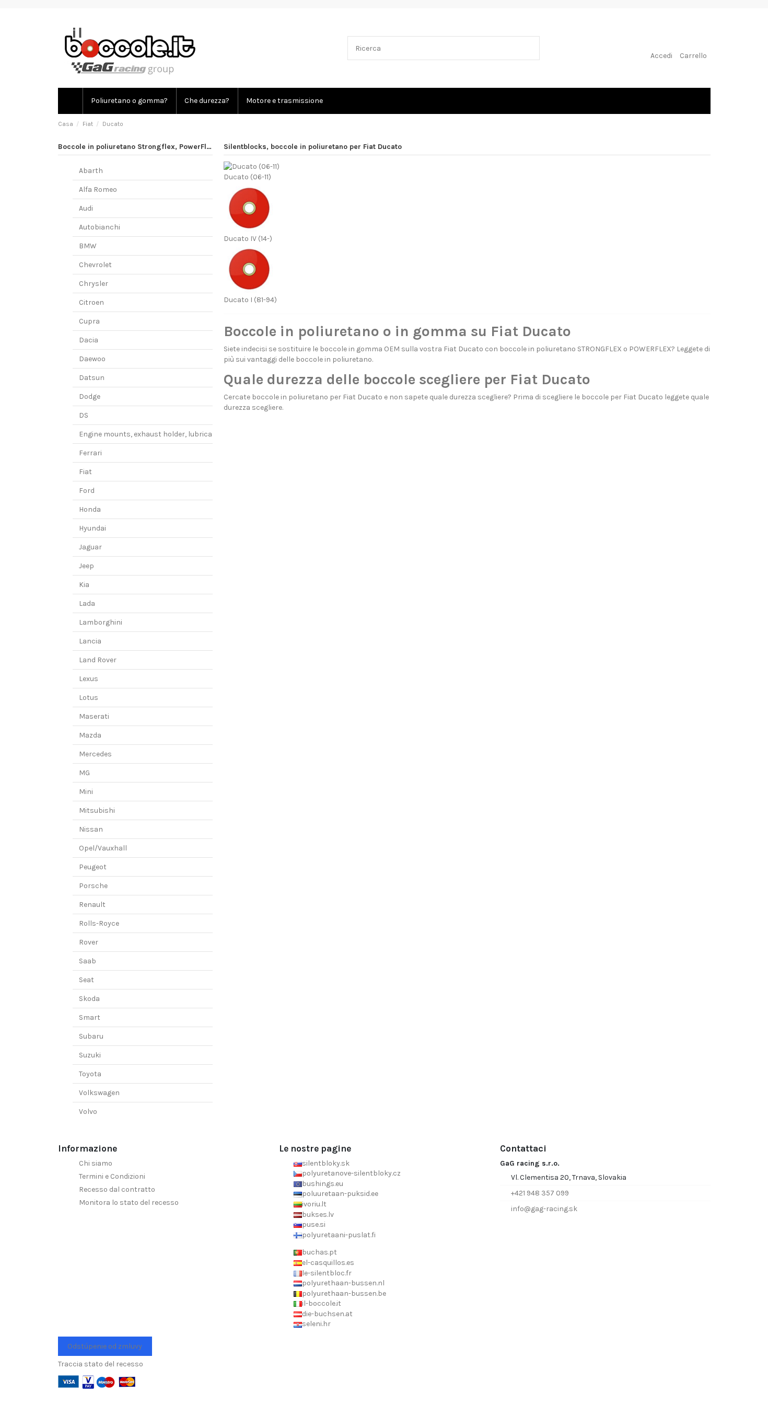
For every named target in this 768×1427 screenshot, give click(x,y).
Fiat (85, 471)
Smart (89, 1017)
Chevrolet (95, 264)
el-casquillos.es (328, 1262)
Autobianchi (99, 227)
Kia (84, 584)
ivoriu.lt (314, 1204)
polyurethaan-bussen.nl (343, 1283)
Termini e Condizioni (112, 1176)
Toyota (90, 1073)
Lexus (88, 678)
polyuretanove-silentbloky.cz (351, 1173)
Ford (87, 490)
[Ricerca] (529, 48)
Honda (90, 509)
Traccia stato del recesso (100, 1364)
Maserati (94, 716)
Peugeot (93, 866)
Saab (87, 961)
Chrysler (93, 283)
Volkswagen (99, 1092)
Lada (87, 603)
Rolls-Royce (99, 923)
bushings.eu (322, 1183)
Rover (88, 942)
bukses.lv (318, 1214)
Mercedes (95, 754)
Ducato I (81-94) (250, 299)
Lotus (88, 697)
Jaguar (90, 547)
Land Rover (98, 659)
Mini (86, 791)
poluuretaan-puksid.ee (340, 1193)
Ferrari (90, 452)
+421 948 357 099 (540, 1193)
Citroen (91, 302)
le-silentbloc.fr (327, 1273)
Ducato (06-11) (247, 176)
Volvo (88, 1111)
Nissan (91, 829)
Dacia (88, 340)
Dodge (89, 396)
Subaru (91, 1036)
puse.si (313, 1224)
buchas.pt (319, 1252)
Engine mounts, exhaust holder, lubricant (149, 434)
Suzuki (90, 1055)
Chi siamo (95, 1163)
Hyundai (92, 528)
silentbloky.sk (326, 1163)
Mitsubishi (97, 810)
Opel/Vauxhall (103, 848)
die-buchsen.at (327, 1313)
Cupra (89, 321)
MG (84, 772)
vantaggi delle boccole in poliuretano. (310, 359)
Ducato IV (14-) (248, 238)
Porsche (93, 885)
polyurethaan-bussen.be (344, 1293)
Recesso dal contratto (117, 1189)
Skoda (89, 998)
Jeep (86, 565)
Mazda (90, 735)
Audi (86, 208)
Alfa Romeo (98, 189)
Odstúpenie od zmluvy (104, 1346)
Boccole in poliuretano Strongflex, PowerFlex (136, 146)
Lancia (90, 641)
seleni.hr (316, 1323)
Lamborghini (100, 622)
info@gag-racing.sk (544, 1208)
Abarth (91, 170)
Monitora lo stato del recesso (129, 1202)
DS (83, 415)
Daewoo (92, 358)
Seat (86, 979)
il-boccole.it (321, 1303)
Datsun (91, 377)
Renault (92, 904)
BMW (88, 245)
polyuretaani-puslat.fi (339, 1234)
